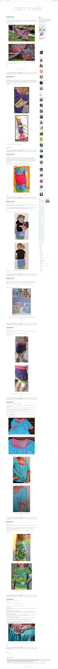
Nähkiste (42, 232)
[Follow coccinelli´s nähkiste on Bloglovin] (42, 35)
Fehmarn (42, 209)
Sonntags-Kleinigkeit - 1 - (11, 203)
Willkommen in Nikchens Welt (43, 97)
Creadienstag (24, 194)
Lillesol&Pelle (40, 226)
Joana (43, 218)
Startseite (22, 651)
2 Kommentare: (15, 197)
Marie (40, 229)
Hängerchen (40, 216)
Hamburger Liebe (41, 215)
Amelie (42, 200)
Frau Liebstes (14, 527)
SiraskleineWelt (41, 69)
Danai (41, 206)
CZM (39, 206)
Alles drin (40, 200)
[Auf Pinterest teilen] (21, 72)
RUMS (43, 237)
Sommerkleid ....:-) (9, 280)
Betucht (39, 203)
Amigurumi (40, 201)
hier (16, 333)
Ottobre (12, 151)
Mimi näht (41, 63)
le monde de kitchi (42, 50)
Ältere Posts (35, 651)
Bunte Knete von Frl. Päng (43, 80)
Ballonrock (8, 329)
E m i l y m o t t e (42, 131)
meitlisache (21, 318)
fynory (40, 184)
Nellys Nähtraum (42, 86)
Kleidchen (42, 224)
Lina (8, 198)
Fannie (39, 208)
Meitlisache (20, 144)
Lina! (7, 523)
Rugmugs (40, 237)
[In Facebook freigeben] (20, 398)
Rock (12, 275)
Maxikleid (43, 229)
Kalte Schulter (41, 219)
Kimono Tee (40, 223)
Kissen (43, 223)
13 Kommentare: (16, 647)
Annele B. (41, 103)
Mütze (39, 232)
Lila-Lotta (41, 173)
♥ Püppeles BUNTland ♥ (42, 154)
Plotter (43, 234)
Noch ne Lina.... (9, 156)
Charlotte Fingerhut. (42, 120)
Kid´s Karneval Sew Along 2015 (41, 221)
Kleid (39, 224)
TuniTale (41, 242)
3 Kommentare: (15, 150)
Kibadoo (9, 648)
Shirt (39, 239)
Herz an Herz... (9, 78)
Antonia (42, 201)
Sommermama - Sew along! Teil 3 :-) (12, 601)
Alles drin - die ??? (9, 18)
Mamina (11, 648)
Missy (40, 231)
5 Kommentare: (15, 323)
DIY (43, 206)
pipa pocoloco (41, 114)
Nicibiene (41, 137)
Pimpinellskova (40, 234)
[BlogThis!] (19, 72)
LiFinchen (41, 167)
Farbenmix (42, 208)
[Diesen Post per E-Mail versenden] (18, 72)
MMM (42, 231)
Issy (40, 218)
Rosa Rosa (42, 236)
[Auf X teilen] (20, 72)
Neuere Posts (8, 651)
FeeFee (39, 209)
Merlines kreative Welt (42, 190)
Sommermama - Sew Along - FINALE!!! (13, 403)
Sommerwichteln (40, 240)
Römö (39, 236)
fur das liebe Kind (10, 151)
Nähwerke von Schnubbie (43, 192)
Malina (40, 228)
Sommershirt (42, 239)
